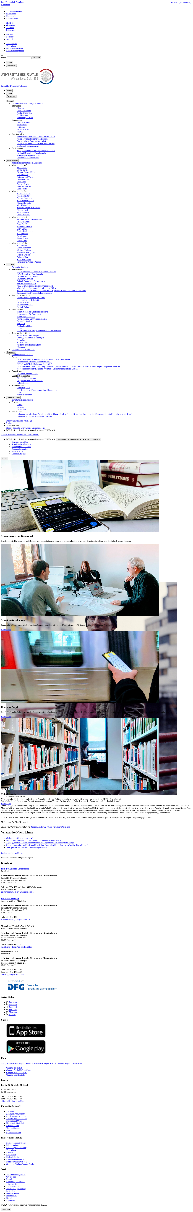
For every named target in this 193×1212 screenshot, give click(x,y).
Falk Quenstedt (23, 222)
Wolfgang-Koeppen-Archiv (28, 155)
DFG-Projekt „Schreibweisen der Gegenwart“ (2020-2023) (78, 439)
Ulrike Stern (22, 241)
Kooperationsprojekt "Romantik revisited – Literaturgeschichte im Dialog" (47, 369)
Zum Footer (21, 2)
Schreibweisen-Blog (20, 442)
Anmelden (5, 4)
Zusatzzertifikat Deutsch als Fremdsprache (34, 293)
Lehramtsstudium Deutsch (27, 276)
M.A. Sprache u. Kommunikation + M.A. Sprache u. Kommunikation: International (51, 290)
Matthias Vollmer (24, 250)
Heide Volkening (24, 248)
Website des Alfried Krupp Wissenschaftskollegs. (50, 827)
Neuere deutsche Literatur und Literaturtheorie (36, 136)
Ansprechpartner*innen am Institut (31, 298)
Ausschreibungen (24, 110)
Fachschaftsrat (23, 129)
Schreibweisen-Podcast (21, 444)
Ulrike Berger (22, 170)
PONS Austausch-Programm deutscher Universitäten (39, 331)
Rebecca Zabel (23, 257)
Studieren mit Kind (25, 305)
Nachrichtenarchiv (24, 113)
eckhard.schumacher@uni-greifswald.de (17, 892)
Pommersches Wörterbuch (28, 158)
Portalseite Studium (20, 267)
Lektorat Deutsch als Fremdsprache (31, 153)
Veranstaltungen (13, 397)
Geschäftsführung (24, 122)
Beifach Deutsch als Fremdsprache (31, 281)
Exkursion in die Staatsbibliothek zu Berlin (34, 416)
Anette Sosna (22, 238)
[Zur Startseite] (27, 83)
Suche (3, 57)
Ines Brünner (22, 174)
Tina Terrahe (22, 245)
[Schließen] (2, 7)
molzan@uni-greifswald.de (12, 974)
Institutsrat (21, 127)
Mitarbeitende (12, 160)
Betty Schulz (22, 229)
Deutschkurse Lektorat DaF (23, 349)
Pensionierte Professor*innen (29, 262)
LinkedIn (13, 1005)
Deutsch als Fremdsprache (28, 146)
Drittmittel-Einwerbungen (27, 373)
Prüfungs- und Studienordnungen (30, 338)
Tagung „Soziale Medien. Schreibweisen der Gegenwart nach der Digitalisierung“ (40, 843)
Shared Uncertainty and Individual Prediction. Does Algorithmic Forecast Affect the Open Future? (47, 845)
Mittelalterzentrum (24, 395)
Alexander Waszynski (26, 252)
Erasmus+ (21, 323)
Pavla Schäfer (22, 224)
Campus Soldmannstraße (16, 1072)
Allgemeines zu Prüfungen (28, 335)
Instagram (13, 1002)
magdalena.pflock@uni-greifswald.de (16, 947)
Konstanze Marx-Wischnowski (29, 219)
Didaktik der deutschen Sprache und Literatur (35, 143)
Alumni (20, 132)
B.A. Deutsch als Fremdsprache (30, 274)
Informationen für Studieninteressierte (32, 312)
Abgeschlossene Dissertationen (30, 380)
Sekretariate (22, 125)
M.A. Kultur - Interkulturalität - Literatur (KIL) (36, 288)
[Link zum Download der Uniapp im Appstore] (26, 1037)
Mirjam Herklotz (24, 203)
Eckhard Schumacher (26, 231)
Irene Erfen (21, 182)
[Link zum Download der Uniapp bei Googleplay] (26, 1053)
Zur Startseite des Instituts (22, 355)
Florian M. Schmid (24, 226)
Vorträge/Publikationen (21, 446)
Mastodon (13, 1012)
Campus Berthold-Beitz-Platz (18, 1070)
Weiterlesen (6, 630)
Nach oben (6, 1210)
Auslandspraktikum (25, 326)
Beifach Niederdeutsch (26, 283)
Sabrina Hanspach (24, 198)
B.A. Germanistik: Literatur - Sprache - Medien (36, 272)
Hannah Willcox (23, 255)
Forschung (11, 352)
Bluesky (12, 1014)
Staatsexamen (22, 342)
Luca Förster (22, 189)
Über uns (20, 108)
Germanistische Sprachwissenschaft (31, 141)
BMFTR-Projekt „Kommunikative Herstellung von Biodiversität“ (44, 359)
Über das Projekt (18, 454)
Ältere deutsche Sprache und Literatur (32, 139)
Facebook (13, 1007)
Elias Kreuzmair (23, 215)
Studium (10, 264)
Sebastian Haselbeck (25, 200)
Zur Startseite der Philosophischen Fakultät (29, 103)
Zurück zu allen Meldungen (12, 853)
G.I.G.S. (20, 328)
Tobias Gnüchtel (23, 193)
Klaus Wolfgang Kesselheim (28, 207)
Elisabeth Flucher (24, 186)
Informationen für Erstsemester (29, 314)
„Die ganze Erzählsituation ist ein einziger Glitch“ (27, 847)
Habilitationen (22, 383)
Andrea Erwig (23, 184)
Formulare (21, 340)
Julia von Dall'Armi (25, 177)
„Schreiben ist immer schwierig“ (19, 838)
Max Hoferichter (24, 205)
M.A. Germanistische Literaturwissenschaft (35, 286)
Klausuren (21, 347)
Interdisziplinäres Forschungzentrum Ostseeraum (37, 390)
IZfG (19, 392)
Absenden (36, 58)
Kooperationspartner (20, 449)
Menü (9, 91)
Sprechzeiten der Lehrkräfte (28, 300)
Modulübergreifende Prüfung (29, 345)
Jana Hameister (23, 196)
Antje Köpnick (23, 212)
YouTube (13, 1010)
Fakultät (20, 407)
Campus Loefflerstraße (15, 1075)
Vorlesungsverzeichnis (26, 316)
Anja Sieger (22, 236)
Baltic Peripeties (23, 388)
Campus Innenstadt (14, 1068)
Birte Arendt (22, 167)
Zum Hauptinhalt (8, 2)
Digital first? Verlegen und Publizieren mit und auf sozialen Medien (34, 840)
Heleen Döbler (23, 179)
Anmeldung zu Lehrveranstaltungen (32, 319)
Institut (10, 101)
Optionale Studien (24, 321)
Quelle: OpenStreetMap (181, 2)
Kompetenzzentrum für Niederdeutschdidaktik (36, 151)
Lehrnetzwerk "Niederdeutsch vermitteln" (34, 362)
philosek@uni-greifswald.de (12, 1101)
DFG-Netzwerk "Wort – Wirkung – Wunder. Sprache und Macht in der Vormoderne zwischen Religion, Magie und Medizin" (69, 366)
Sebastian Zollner (24, 259)
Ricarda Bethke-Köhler (26, 172)
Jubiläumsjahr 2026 (25, 117)
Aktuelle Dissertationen (26, 378)
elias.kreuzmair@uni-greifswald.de (15, 919)
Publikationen (22, 115)
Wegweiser (11, 96)
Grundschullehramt (25, 279)
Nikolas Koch (22, 210)
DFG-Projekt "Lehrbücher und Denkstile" (34, 364)
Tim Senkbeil (22, 233)
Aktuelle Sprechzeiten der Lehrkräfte (27, 163)
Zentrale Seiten (23, 307)
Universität (21, 409)
